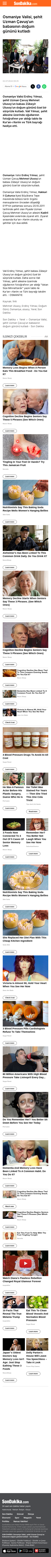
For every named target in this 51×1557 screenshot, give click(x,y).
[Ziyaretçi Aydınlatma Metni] (13, 1545)
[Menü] (5, 3)
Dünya (31, 1514)
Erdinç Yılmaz (30, 175)
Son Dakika (7, 1514)
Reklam (15, 1510)
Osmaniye (9, 175)
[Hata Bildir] (29, 1545)
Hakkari (42, 192)
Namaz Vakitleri (20, 1521)
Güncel (20, 1514)
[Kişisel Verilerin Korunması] (36, 1543)
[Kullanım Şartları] (9, 1541)
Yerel (38, 1517)
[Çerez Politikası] (17, 1543)
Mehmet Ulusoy (28, 178)
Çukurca (10, 195)
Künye (28, 1510)
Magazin (28, 1517)
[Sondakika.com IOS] (9, 1551)
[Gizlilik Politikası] (24, 1541)
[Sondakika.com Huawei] (41, 1551)
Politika (5, 1521)
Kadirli (44, 212)
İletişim (21, 1510)
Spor (17, 1517)
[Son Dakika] (25, 3)
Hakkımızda (6, 1510)
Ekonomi (6, 1517)
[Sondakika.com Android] (25, 1551)
